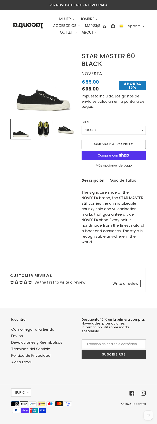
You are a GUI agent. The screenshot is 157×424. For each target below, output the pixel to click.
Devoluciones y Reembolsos (36, 342)
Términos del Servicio (30, 348)
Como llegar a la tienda (32, 329)
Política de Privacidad (30, 355)
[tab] (93, 181)
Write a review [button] (125, 283)
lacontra (139, 404)
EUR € (20, 392)
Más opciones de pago (114, 165)
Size (85, 122)
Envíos (17, 335)
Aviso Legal (21, 361)
